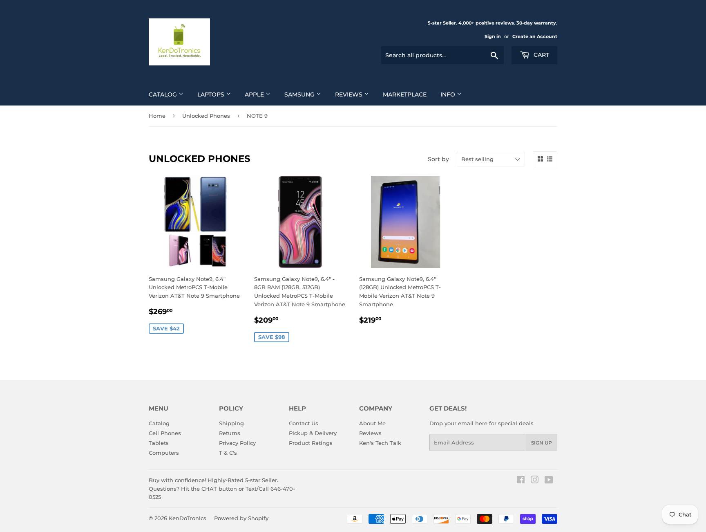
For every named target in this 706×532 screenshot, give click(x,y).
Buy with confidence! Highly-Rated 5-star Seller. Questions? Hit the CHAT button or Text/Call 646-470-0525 (222, 489)
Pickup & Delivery (313, 433)
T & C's (228, 452)
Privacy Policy (237, 443)
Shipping (231, 423)
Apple (255, 94)
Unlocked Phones (206, 115)
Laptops (211, 94)
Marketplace (405, 94)
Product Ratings (311, 443)
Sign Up (541, 443)
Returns (229, 433)
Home (157, 115)
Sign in (493, 36)
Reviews (349, 94)
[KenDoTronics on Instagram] (535, 481)
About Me (372, 423)
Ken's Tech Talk (380, 443)
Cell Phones (165, 433)
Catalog (164, 94)
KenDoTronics (187, 518)
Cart (540, 54)
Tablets (159, 443)
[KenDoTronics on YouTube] (549, 481)
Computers (164, 452)
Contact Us (303, 423)
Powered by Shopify (241, 518)
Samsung (300, 94)
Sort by (438, 159)
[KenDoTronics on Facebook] (520, 481)
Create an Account (534, 36)
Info (448, 94)
